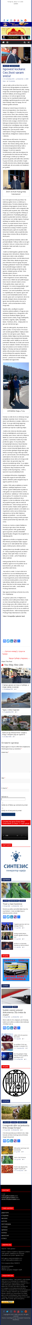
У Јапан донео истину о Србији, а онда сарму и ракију (15, 686)
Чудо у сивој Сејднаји (10, 710)
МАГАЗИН (4, 1218)
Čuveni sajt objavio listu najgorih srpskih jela (20, 1167)
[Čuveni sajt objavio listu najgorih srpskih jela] (7, 1166)
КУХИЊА (4, 1233)
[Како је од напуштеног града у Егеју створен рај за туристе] (16, 716)
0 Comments (11, 81)
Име (3, 778)
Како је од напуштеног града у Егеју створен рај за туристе (14, 733)
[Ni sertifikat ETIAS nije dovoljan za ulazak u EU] (7, 1044)
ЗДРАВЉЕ (4, 1230)
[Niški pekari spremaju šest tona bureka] (7, 1147)
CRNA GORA (7, 1122)
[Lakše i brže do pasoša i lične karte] (7, 1034)
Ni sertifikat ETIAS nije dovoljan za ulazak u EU (21, 1045)
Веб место (4, 797)
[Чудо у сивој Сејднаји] (16, 694)
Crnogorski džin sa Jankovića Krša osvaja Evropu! (16, 1126)
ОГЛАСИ (3, 1238)
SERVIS (15, 1007)
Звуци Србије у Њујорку (19, 658)
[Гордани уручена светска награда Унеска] (7, 923)
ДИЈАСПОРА (5, 1212)
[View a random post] (29, 42)
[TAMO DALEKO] (3, 42)
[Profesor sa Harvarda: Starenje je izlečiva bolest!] (7, 943)
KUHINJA (6, 900)
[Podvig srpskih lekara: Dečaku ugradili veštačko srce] (7, 933)
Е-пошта (4, 788)
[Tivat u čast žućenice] (16, 883)
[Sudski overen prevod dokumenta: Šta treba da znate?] (16, 990)
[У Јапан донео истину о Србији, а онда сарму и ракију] (16, 669)
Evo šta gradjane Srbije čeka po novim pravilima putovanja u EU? (21, 1055)
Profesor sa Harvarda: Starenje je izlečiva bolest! (21, 944)
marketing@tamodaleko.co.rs (9, 1197)
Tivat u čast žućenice (12, 904)
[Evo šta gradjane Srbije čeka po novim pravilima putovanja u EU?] (7, 1053)
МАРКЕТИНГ (5, 1235)
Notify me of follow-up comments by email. (14, 805)
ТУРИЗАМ (4, 1227)
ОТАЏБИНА (4, 1215)
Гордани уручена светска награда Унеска (21, 925)
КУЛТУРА (4, 1221)
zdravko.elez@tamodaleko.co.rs (10, 1199)
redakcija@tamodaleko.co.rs (9, 1196)
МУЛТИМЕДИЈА (6, 1224)
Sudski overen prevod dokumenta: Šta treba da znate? (14, 1012)
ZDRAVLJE (22, 900)
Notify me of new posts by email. (11, 810)
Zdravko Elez (20, 79)
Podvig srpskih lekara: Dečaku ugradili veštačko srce (21, 935)
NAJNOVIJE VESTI (15, 66)
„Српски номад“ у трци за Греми (13, 652)
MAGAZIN (6, 66)
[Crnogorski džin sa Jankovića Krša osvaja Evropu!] (16, 1105)
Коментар (5, 752)
